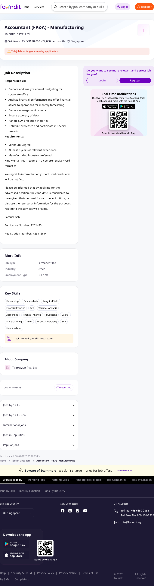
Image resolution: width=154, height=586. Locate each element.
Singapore (77, 41)
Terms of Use (90, 573)
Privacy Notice (68, 573)
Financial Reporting (47, 321)
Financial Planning (15, 308)
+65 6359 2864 (140, 510)
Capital (65, 314)
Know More (122, 470)
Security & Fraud (21, 573)
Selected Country (9, 503)
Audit (29, 321)
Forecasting (12, 301)
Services (39, 7)
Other (41, 269)
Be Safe (4, 579)
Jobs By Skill (7, 491)
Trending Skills (59, 479)
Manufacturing (14, 321)
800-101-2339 (145, 515)
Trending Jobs (36, 479)
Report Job (65, 387)
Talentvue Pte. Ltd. (17, 34)
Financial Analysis (32, 314)
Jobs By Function (29, 491)
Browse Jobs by (12, 479)
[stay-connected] (62, 511)
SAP (64, 321)
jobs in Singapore (21, 460)
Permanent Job (47, 263)
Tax (32, 308)
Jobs (26, 7)
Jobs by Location (141, 479)
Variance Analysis (47, 308)
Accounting (12, 314)
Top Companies (116, 479)
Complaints (22, 579)
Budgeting (51, 314)
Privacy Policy (45, 573)
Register (146, 6)
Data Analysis (30, 301)
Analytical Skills (51, 301)
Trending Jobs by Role (88, 479)
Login (124, 6)
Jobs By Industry (55, 491)
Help (3, 573)
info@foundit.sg (131, 522)
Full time (43, 275)
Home (3, 460)
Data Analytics (13, 328)
